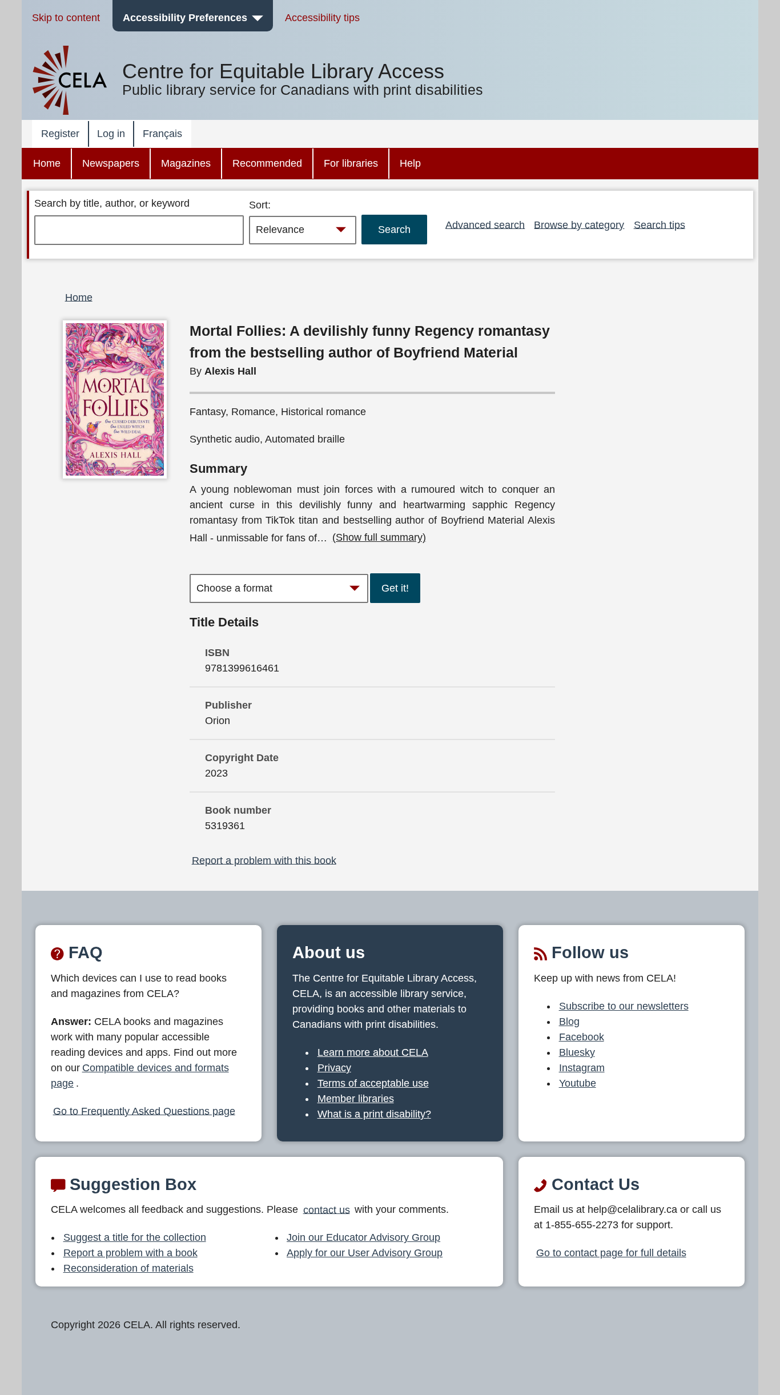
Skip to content (66, 17)
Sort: (260, 205)
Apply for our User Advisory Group (365, 1253)
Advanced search (485, 224)
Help (410, 163)
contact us (326, 1209)
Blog (569, 1021)
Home (47, 163)
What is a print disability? (374, 1114)
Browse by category (579, 224)
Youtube (577, 1083)
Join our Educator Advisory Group (363, 1237)
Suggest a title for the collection (134, 1237)
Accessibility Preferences (185, 17)
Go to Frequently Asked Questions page (144, 1110)
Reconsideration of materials (128, 1268)
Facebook (581, 1037)
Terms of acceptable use (373, 1083)
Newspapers (110, 163)
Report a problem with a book (130, 1253)
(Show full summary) (379, 537)
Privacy (334, 1068)
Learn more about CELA (372, 1052)
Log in (111, 133)
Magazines (186, 163)
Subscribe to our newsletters (624, 1006)
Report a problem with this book (264, 860)
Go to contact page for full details (611, 1253)
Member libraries (355, 1098)
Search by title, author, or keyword (112, 203)
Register (60, 133)
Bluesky (577, 1052)
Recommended (267, 163)
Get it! (395, 588)
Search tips (659, 224)
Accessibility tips (322, 17)
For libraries (351, 163)
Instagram (582, 1068)
